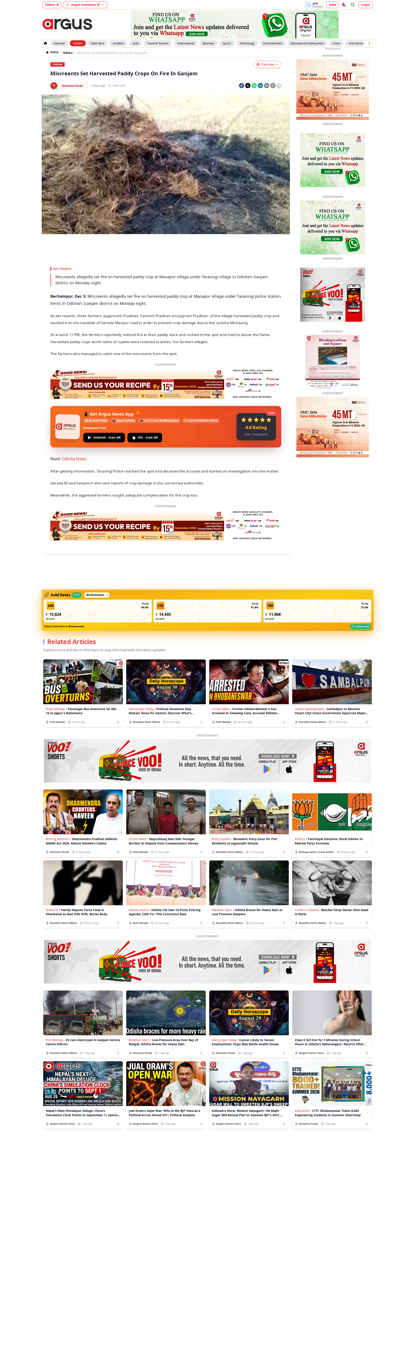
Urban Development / (310, 709)
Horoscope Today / (142, 709)
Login (365, 5)
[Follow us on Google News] (278, 85)
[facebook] (241, 85)
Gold (135, 43)
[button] (98, 611)
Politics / (301, 839)
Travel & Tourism (158, 43)
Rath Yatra (97, 43)
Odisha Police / (139, 910)
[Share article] (118, 722)
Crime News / (221, 709)
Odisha (77, 43)
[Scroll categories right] (369, 43)
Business (208, 43)
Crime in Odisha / (307, 910)
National (59, 43)
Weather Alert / (223, 910)
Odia (332, 5)
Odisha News (75, 458)
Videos (50, 5)
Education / (303, 1111)
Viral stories (356, 43)
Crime (336, 43)
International (185, 43)
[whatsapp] (254, 85)
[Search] (353, 5)
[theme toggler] (343, 4)
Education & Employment (307, 43)
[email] (266, 85)
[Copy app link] (273, 85)
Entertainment (272, 43)
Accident (118, 43)
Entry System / (222, 839)
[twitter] (248, 85)
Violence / (53, 910)
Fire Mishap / (55, 1040)
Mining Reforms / (58, 839)
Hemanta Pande (72, 86)
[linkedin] (260, 85)
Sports (227, 43)
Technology (247, 43)
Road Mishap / (56, 709)
